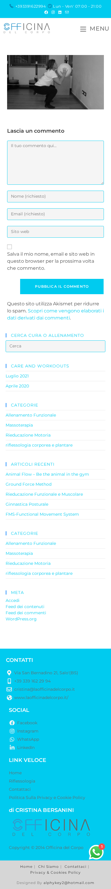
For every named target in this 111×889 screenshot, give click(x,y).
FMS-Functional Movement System (42, 514)
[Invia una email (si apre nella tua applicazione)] (66, 12)
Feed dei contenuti (25, 606)
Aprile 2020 (17, 386)
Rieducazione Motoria (28, 435)
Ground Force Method (29, 484)
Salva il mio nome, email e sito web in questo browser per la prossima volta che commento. (51, 261)
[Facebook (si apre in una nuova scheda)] (46, 12)
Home (26, 866)
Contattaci (75, 866)
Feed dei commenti (26, 612)
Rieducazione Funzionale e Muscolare (44, 494)
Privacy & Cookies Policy (55, 872)
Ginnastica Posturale (27, 504)
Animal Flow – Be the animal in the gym (47, 474)
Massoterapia (19, 425)
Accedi (13, 600)
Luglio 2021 (17, 376)
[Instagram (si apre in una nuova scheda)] (53, 12)
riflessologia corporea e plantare (39, 445)
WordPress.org (21, 619)
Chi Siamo (48, 866)
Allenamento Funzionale (31, 415)
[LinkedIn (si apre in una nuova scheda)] (60, 12)
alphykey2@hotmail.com (69, 882)
